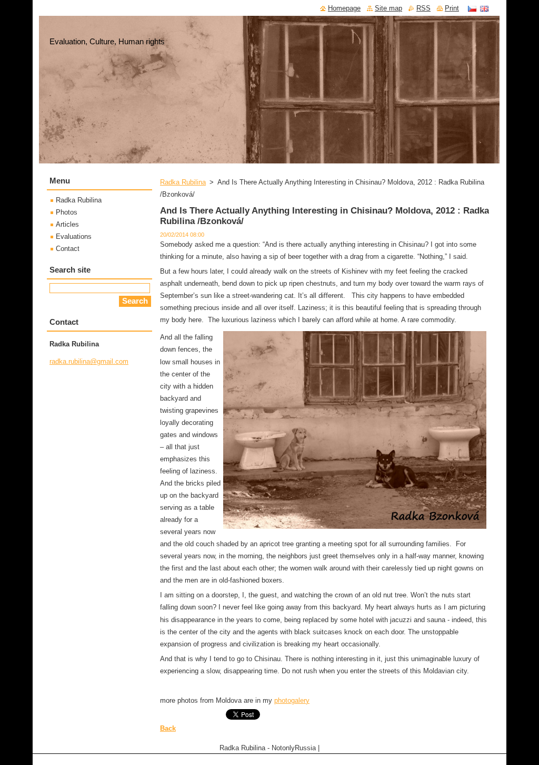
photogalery (292, 700)
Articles (67, 224)
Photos (66, 212)
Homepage (344, 8)
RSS (423, 8)
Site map (388, 8)
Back (168, 728)
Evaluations (74, 236)
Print (452, 8)
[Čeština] (472, 8)
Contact (67, 249)
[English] (484, 8)
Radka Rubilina (183, 182)
